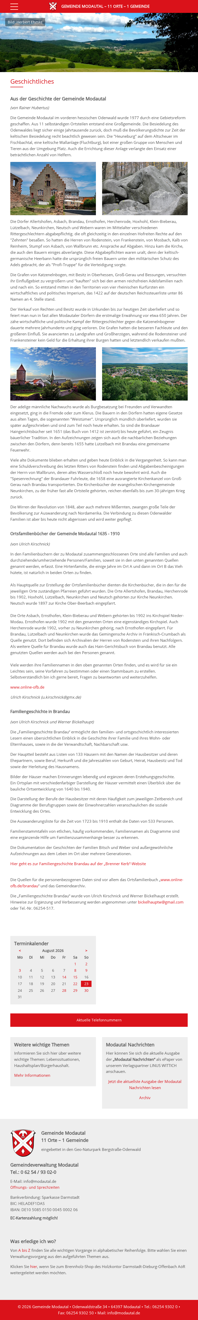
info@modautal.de (123, 1312)
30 (86, 990)
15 (75, 977)
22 (75, 983)
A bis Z (24, 1250)
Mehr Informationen (32, 1075)
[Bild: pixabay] (53, 213)
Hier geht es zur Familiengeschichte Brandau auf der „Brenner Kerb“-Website (78, 863)
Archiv (145, 1097)
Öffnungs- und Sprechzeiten (35, 1187)
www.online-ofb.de (27, 687)
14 (64, 977)
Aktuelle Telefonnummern (99, 1020)
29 (75, 990)
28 (64, 990)
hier (33, 1266)
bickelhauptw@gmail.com (161, 902)
